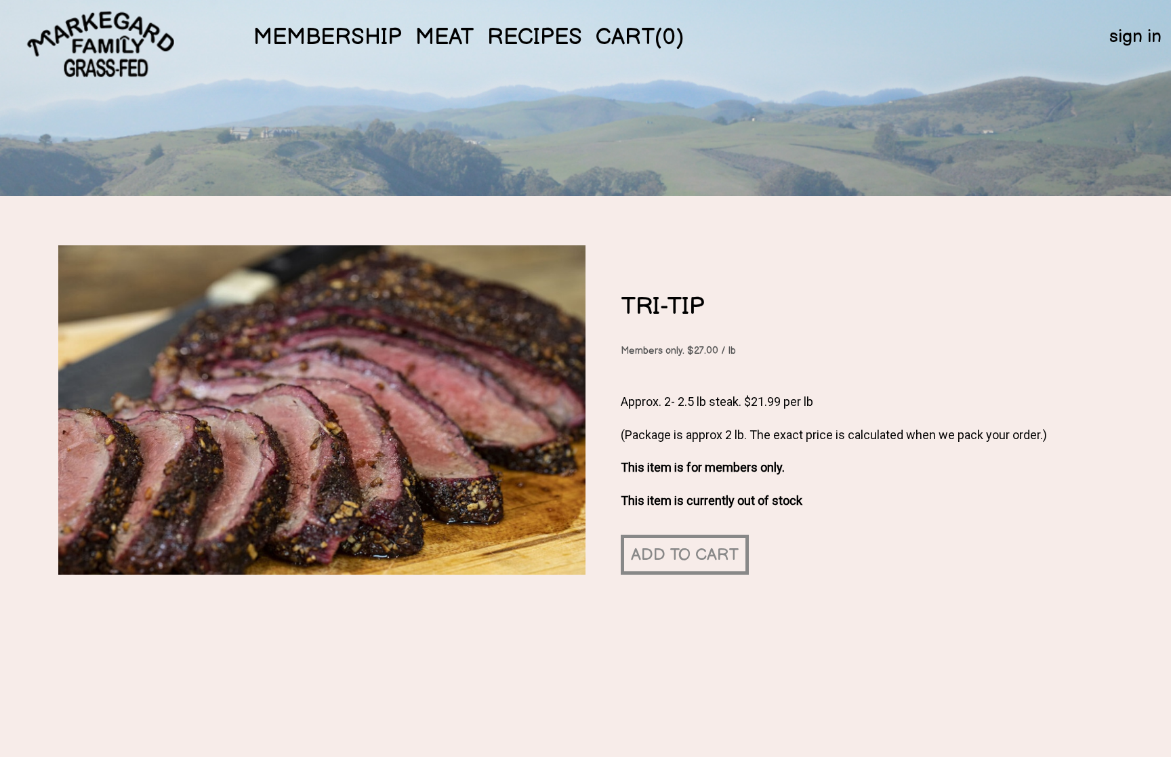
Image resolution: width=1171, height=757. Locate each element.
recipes (534, 37)
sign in (1135, 36)
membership (327, 37)
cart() (640, 37)
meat (444, 37)
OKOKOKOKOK (103, 53)
